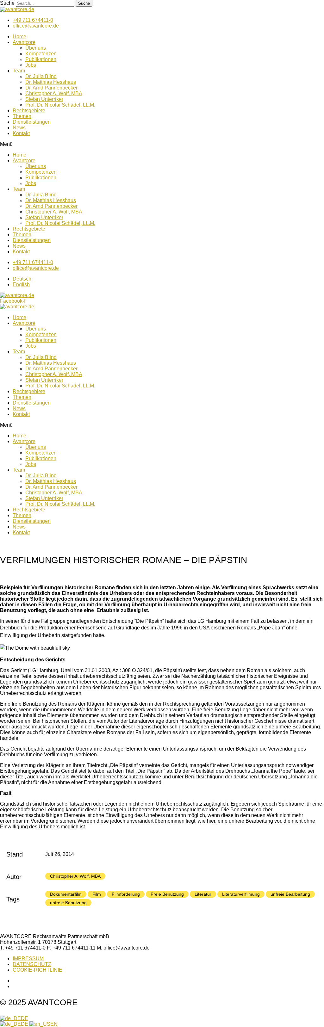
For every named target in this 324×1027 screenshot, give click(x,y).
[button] (162, 144)
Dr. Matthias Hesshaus (50, 82)
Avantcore (24, 42)
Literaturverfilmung (241, 894)
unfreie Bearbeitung (290, 894)
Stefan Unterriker (44, 99)
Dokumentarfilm (66, 894)
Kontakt (21, 133)
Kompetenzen (41, 53)
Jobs (30, 65)
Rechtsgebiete (29, 110)
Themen (22, 116)
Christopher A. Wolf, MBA (53, 93)
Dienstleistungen (32, 122)
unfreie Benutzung (68, 902)
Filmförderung (126, 894)
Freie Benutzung (167, 894)
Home (19, 36)
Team (19, 70)
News (19, 127)
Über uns (35, 48)
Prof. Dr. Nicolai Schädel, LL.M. (60, 105)
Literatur (203, 894)
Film (96, 894)
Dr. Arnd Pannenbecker (51, 87)
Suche (7, 3)
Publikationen (40, 59)
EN (54, 1024)
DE (24, 1018)
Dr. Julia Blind (41, 76)
